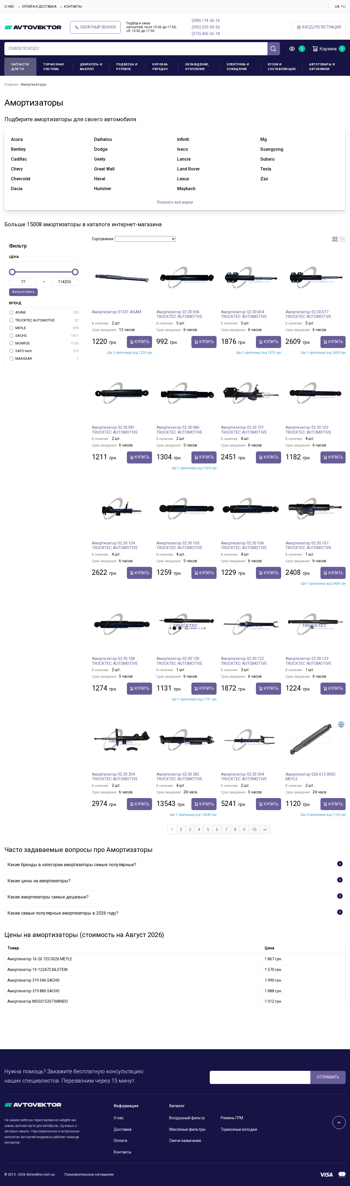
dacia (16, 188)
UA (337, 6)
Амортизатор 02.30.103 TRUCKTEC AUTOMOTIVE (308, 430)
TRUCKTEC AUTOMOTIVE (46, 320)
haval (99, 178)
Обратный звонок (98, 27)
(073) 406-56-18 (206, 33)
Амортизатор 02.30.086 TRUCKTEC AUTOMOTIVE (179, 430)
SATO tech (46, 351)
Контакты (73, 6)
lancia (184, 159)
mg (263, 139)
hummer (102, 188)
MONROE (46, 343)
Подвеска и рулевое (126, 67)
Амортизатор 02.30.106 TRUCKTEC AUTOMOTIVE (244, 545)
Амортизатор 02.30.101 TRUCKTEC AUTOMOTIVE (244, 430)
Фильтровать (23, 292)
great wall (104, 169)
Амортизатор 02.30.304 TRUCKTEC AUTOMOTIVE (115, 777)
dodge (100, 149)
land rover (188, 169)
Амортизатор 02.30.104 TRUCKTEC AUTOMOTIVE (115, 545)
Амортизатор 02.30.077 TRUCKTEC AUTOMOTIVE (308, 314)
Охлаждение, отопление (197, 67)
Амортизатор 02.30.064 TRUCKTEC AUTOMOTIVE (244, 314)
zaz (264, 178)
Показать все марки (175, 202)
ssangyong (271, 149)
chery (17, 169)
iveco (182, 149)
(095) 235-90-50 (206, 27)
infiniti (183, 139)
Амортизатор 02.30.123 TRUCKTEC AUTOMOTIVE (308, 661)
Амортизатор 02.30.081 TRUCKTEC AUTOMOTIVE (115, 430)
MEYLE (46, 328)
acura (17, 139)
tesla (265, 169)
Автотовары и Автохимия (322, 67)
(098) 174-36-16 (206, 20)
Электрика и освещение (238, 67)
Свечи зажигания (185, 1140)
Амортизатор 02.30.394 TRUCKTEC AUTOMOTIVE (244, 777)
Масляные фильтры (187, 1129)
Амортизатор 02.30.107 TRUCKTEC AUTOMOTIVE (308, 545)
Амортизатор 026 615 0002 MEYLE (310, 777)
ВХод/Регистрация (321, 27)
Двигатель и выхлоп (91, 67)
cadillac (19, 159)
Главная (11, 84)
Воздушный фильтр (187, 1118)
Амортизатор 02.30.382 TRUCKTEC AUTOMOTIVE (179, 777)
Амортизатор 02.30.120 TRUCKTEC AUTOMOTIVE (179, 661)
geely (99, 159)
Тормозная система (53, 67)
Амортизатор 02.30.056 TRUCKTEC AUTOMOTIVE (179, 314)
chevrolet (20, 178)
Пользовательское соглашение (89, 1174)
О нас (9, 6)
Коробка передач (160, 67)
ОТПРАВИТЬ (328, 1077)
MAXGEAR (46, 358)
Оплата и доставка (39, 6)
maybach (186, 188)
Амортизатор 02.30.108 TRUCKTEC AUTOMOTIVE (115, 661)
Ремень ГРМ (232, 1118)
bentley (18, 149)
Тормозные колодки (239, 1129)
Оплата (120, 1140)
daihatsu (103, 139)
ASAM (46, 312)
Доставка (123, 1129)
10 (254, 829)
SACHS (46, 336)
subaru (267, 159)
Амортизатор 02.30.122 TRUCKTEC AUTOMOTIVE (244, 661)
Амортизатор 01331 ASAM (116, 311)
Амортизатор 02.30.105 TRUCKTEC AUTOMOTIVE (179, 545)
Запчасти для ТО (20, 67)
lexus (183, 178)
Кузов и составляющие (282, 67)
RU (343, 6)
